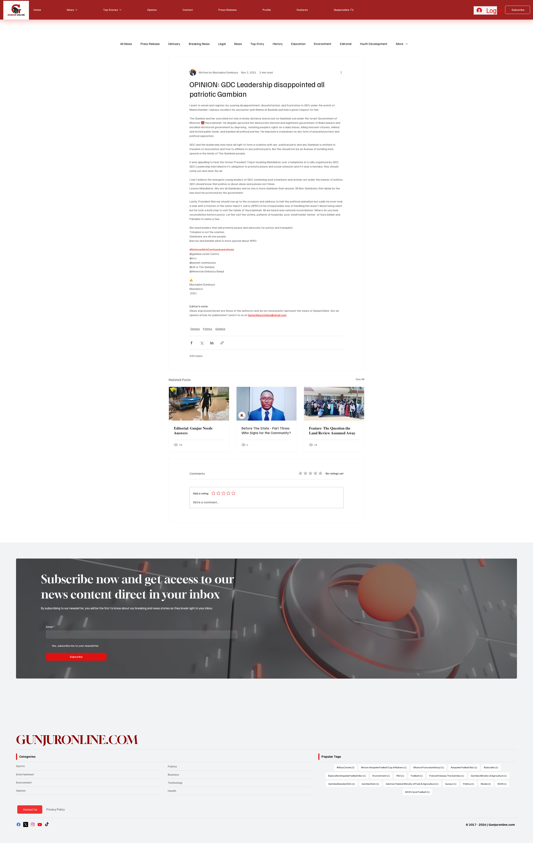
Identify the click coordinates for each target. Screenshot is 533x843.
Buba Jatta (492, 767)
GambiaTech (372, 783)
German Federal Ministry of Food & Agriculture (413, 783)
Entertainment (25, 774)
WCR (503, 783)
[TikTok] (46, 824)
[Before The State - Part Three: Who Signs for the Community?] (267, 404)
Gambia (220, 328)
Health (172, 790)
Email (50, 626)
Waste (487, 783)
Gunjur (452, 783)
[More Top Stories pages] (120, 10)
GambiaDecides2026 (342, 783)
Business (173, 774)
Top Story (257, 44)
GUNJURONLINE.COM (77, 740)
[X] (25, 824)
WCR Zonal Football (418, 791)
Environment (322, 44)
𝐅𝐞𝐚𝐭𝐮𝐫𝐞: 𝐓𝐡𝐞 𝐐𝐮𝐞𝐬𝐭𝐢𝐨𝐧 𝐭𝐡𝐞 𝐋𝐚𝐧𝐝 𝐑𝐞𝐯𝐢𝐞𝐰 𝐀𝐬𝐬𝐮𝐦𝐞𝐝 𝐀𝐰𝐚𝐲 (332, 430)
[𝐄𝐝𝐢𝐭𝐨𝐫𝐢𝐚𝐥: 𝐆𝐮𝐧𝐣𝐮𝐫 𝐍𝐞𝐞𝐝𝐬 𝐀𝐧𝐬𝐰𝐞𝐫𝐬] (199, 404)
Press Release (150, 44)
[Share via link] (222, 343)
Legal (222, 44)
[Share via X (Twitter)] (202, 343)
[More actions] (341, 72)
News (238, 44)
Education (298, 44)
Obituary (174, 44)
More (399, 44)
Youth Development (373, 44)
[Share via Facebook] (191, 343)
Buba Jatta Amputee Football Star (348, 775)
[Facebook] (18, 824)
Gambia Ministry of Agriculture (490, 775)
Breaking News (199, 44)
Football (418, 775)
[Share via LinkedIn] (212, 343)
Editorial (345, 44)
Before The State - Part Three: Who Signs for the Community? (266, 430)
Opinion (195, 328)
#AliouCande (347, 767)
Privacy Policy (55, 809)
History (278, 44)
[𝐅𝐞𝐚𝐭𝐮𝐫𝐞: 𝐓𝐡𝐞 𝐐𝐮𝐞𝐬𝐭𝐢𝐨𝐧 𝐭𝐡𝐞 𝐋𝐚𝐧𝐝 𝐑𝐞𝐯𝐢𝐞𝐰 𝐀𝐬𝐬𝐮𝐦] (334, 404)
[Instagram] (32, 824)
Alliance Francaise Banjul (430, 767)
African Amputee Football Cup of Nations (385, 767)
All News (126, 44)
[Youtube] (39, 824)
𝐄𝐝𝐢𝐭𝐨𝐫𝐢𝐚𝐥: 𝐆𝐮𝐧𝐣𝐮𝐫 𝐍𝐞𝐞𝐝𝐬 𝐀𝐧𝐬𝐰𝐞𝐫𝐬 (193, 430)
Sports (20, 766)
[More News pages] (76, 10)
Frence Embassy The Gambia (448, 775)
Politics (207, 328)
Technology (175, 782)
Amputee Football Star (465, 767)
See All (360, 379)
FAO (401, 775)
